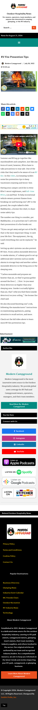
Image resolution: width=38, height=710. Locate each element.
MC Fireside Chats (10, 598)
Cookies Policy (9, 556)
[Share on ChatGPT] (8, 114)
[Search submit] (34, 27)
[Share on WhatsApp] (3, 114)
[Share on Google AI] (13, 114)
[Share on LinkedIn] (17, 109)
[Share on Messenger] (8, 109)
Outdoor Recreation (11, 603)
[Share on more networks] (27, 114)
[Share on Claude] (17, 114)
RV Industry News (10, 608)
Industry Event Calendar (13, 593)
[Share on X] (13, 109)
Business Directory (11, 583)
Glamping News (9, 588)
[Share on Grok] (22, 114)
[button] (19, 42)
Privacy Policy (9, 544)
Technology (8, 613)
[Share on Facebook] (3, 109)
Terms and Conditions (12, 550)
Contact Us (8, 562)
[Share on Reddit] (22, 109)
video (13, 175)
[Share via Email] (27, 109)
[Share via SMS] (32, 109)
